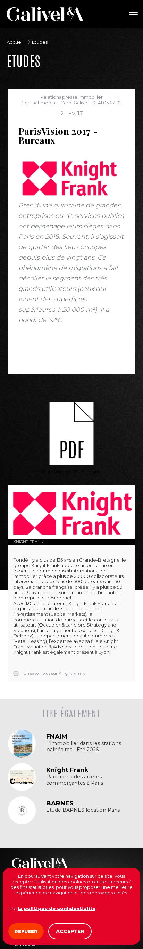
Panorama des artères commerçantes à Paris (74, 780)
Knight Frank (28, 541)
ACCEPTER (70, 931)
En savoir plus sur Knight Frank (54, 673)
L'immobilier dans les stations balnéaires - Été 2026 (83, 746)
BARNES (60, 803)
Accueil (15, 42)
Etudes (40, 42)
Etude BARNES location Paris (83, 810)
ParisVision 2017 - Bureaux (71, 471)
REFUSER (26, 931)
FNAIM (56, 737)
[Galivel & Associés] (45, 14)
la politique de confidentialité (56, 908)
